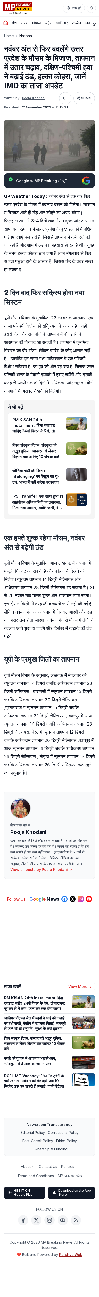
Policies (67, 1166)
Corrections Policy (63, 1132)
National (26, 36)
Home (9, 36)
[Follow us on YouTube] (89, 899)
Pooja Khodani (33, 98)
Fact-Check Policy (37, 1141)
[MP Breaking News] (17, 8)
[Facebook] (23, 1220)
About (26, 1166)
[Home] (5, 23)
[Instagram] (49, 1220)
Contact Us (48, 1166)
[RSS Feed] (76, 1220)
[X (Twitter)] (36, 1220)
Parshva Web (70, 1254)
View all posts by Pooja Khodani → (41, 869)
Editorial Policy (33, 1132)
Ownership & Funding (50, 1149)
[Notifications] (91, 8)
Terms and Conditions (35, 1176)
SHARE (86, 98)
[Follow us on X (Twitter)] (73, 899)
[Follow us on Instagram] (81, 899)
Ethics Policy (66, 1141)
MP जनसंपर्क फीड (70, 1176)
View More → (80, 986)
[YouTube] (63, 1220)
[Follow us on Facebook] (64, 899)
